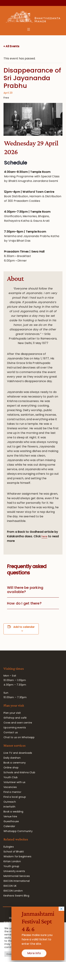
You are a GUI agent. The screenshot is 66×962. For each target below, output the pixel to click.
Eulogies (9, 846)
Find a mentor (12, 792)
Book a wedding (13, 811)
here (44, 536)
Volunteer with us (14, 782)
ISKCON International (17, 881)
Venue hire (10, 816)
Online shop (11, 767)
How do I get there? (24, 603)
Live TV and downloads (18, 753)
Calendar (9, 826)
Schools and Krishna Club (19, 772)
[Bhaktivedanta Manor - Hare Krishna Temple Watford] (33, 17)
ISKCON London (13, 890)
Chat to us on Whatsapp (19, 737)
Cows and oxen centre (18, 722)
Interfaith (9, 806)
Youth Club (11, 777)
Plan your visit (12, 713)
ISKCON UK (10, 886)
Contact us (11, 732)
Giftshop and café (15, 717)
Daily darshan (12, 758)
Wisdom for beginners (17, 856)
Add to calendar (24, 627)
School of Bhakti (14, 851)
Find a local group (15, 797)
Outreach (10, 802)
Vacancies (10, 787)
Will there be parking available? (25, 589)
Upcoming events (15, 727)
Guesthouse (11, 821)
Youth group (11, 866)
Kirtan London (12, 861)
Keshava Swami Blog (16, 895)
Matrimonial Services (17, 876)
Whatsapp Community (18, 831)
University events (14, 871)
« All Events (11, 46)
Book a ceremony (15, 762)
